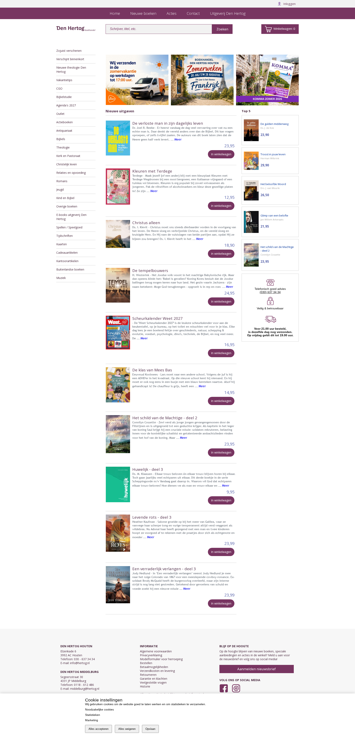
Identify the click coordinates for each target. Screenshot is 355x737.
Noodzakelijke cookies (99, 709)
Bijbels (60, 139)
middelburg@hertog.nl (84, 689)
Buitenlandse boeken (70, 269)
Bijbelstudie (64, 97)
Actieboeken (64, 122)
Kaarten (61, 244)
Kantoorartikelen (67, 261)
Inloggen (289, 4)
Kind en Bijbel (65, 198)
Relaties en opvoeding (71, 173)
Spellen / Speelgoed (69, 227)
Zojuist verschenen (69, 51)
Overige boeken (66, 206)
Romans (61, 181)
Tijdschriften (64, 236)
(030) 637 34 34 (270, 292)
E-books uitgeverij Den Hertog (71, 217)
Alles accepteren (98, 728)
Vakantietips (64, 80)
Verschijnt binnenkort (70, 59)
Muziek (61, 278)
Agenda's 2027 (66, 105)
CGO (59, 88)
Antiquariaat (64, 130)
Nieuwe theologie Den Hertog (71, 70)
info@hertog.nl (80, 663)
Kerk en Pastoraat (68, 156)
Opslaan (150, 728)
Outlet (60, 114)
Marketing (91, 720)
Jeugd (60, 189)
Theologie (63, 147)
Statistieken (92, 714)
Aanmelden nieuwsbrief (256, 669)
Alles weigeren (127, 728)
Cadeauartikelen (67, 252)
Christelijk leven (66, 164)
